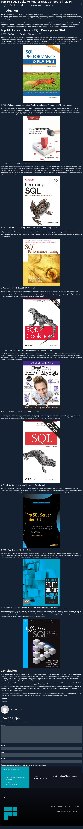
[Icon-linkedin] (10, 809)
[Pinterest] (15, 814)
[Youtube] (6, 814)
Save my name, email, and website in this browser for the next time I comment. (24, 765)
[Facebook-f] (6, 809)
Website (3, 758)
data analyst (26, 22)
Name (3, 745)
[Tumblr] (6, 818)
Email (3, 752)
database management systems (42, 14)
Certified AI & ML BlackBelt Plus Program (40, 684)
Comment (4, 725)
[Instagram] (10, 814)
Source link (4, 701)
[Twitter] (15, 809)
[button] (81, 4)
